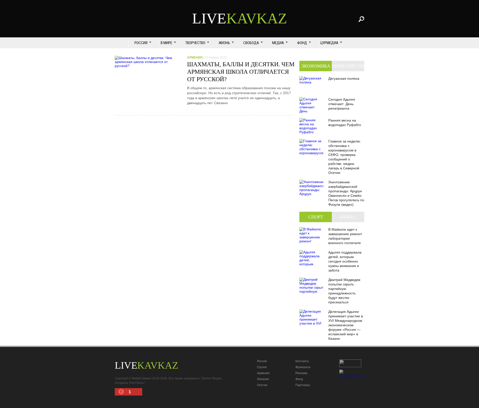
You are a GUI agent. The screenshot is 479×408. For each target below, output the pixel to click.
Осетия (262, 385)
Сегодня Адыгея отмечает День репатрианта (341, 103)
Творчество (195, 43)
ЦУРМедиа (329, 43)
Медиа (278, 43)
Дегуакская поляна (343, 78)
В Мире (166, 43)
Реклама (301, 373)
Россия (140, 43)
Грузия (262, 367)
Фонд (302, 43)
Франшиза (302, 367)
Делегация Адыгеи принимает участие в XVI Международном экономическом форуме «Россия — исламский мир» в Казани (345, 325)
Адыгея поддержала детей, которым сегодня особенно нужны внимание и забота (344, 261)
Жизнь (224, 43)
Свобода (251, 43)
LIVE (239, 18)
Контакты (302, 361)
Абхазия (263, 379)
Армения (263, 373)
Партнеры (302, 385)
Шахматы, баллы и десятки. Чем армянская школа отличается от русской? (240, 71)
